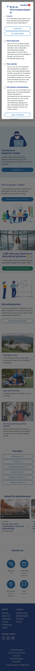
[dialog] (17, 60)
